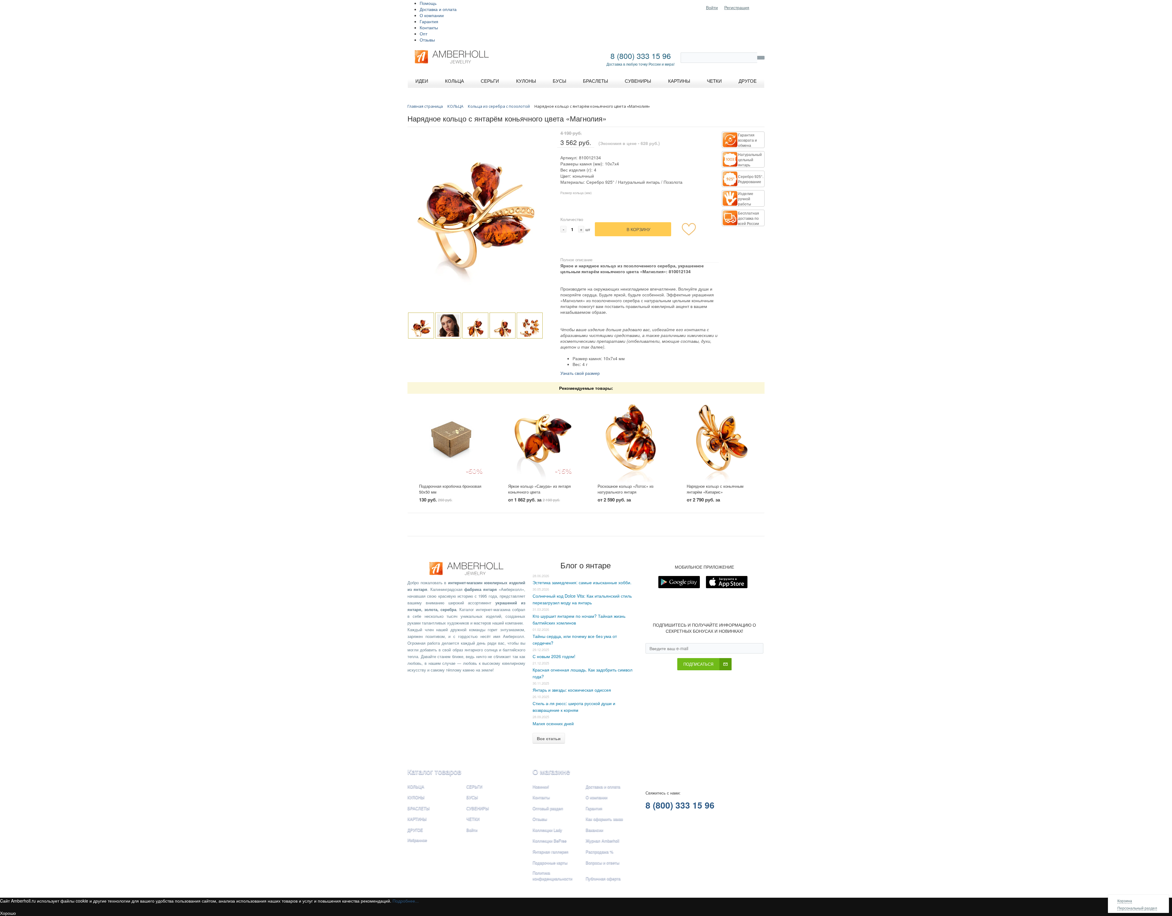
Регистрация (736, 7)
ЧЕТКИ (472, 819)
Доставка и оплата (438, 9)
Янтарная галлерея (550, 851)
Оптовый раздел (548, 808)
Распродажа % (599, 851)
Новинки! (541, 786)
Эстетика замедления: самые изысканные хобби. (582, 582)
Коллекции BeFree (549, 840)
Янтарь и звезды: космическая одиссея (572, 690)
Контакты (429, 27)
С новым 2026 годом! (554, 656)
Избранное (417, 840)
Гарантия (429, 21)
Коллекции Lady (547, 830)
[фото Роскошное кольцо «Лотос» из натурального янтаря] (631, 438)
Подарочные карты (550, 862)
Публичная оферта (603, 878)
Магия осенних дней (553, 723)
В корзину (638, 229)
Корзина (1124, 900)
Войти (712, 7)
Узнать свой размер (580, 373)
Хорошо (8, 913)
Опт (423, 34)
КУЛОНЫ (416, 797)
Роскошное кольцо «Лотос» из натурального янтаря (625, 489)
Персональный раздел (1137, 908)
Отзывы (427, 40)
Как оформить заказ (604, 819)
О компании (432, 15)
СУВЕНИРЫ (477, 808)
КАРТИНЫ (417, 819)
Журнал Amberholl (602, 840)
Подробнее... (405, 901)
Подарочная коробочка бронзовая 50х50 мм (450, 489)
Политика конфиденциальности (552, 875)
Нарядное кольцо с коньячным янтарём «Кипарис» (715, 489)
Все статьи (549, 738)
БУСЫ (472, 797)
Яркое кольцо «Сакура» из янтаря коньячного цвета (539, 489)
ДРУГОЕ (415, 830)
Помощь (428, 3)
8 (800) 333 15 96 (640, 55)
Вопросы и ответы (602, 862)
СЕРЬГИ (474, 786)
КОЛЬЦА (415, 786)
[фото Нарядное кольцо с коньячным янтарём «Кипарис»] (720, 438)
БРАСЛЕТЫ (418, 808)
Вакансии (594, 830)
